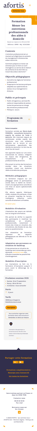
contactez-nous (18, 252)
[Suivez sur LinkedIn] (19, 412)
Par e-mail (19, 403)
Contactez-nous (18, 11)
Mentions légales (18, 420)
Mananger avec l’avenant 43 (18, 373)
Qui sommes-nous (24, 418)
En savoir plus (10, 204)
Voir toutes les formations (18, 376)
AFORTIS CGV (8, 420)
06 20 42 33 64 (19, 401)
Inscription (11, 307)
